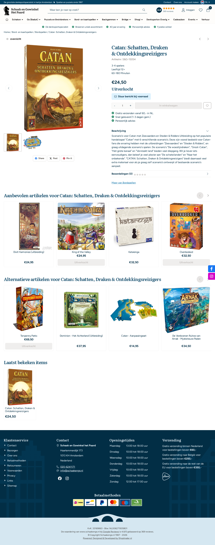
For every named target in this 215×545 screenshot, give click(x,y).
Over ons (178, 2)
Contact (167, 2)
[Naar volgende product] (208, 39)
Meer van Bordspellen (124, 182)
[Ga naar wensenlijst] (200, 10)
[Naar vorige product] (200, 39)
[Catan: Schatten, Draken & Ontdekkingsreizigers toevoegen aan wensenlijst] (207, 105)
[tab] (161, 131)
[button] (205, 2)
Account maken (191, 2)
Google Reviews (111, 531)
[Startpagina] (7, 19)
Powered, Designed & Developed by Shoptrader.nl (107, 538)
